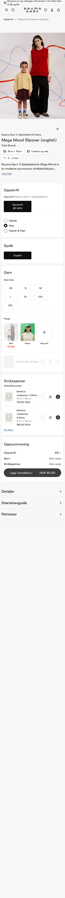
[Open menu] (6, 10)
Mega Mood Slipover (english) (33, 19)
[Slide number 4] (35, 115)
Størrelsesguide (14, 503)
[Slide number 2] (31, 115)
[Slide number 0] (27, 115)
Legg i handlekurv (32, 472)
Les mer (6, 173)
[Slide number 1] (29, 115)
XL (25, 296)
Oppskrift (8, 19)
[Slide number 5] (37, 115)
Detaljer (7, 491)
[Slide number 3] (33, 115)
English (18, 255)
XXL (40, 296)
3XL (10, 305)
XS (10, 288)
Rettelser (9, 514)
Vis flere (8, 430)
